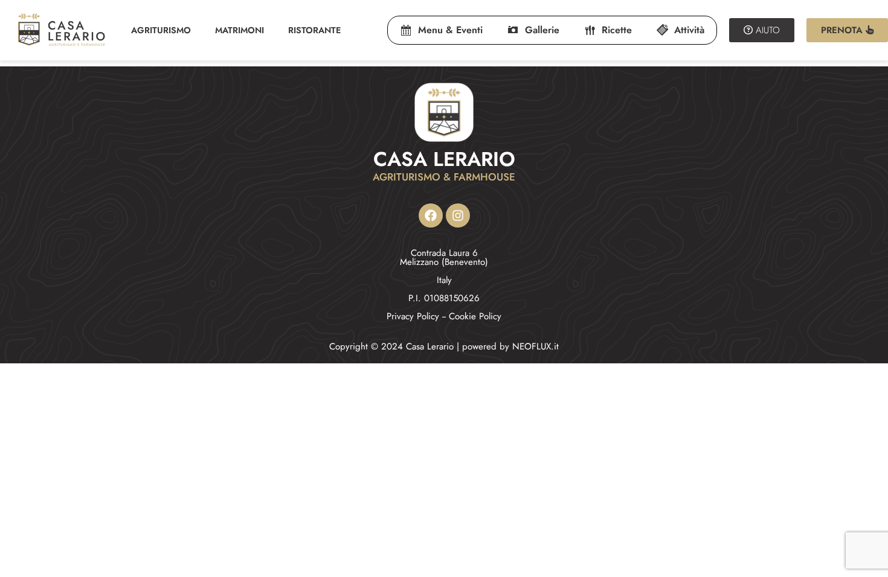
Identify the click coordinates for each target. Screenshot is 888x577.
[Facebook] (431, 215)
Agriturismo (161, 30)
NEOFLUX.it (535, 346)
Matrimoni (239, 30)
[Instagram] (458, 215)
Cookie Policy (475, 316)
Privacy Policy (413, 316)
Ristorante (314, 30)
